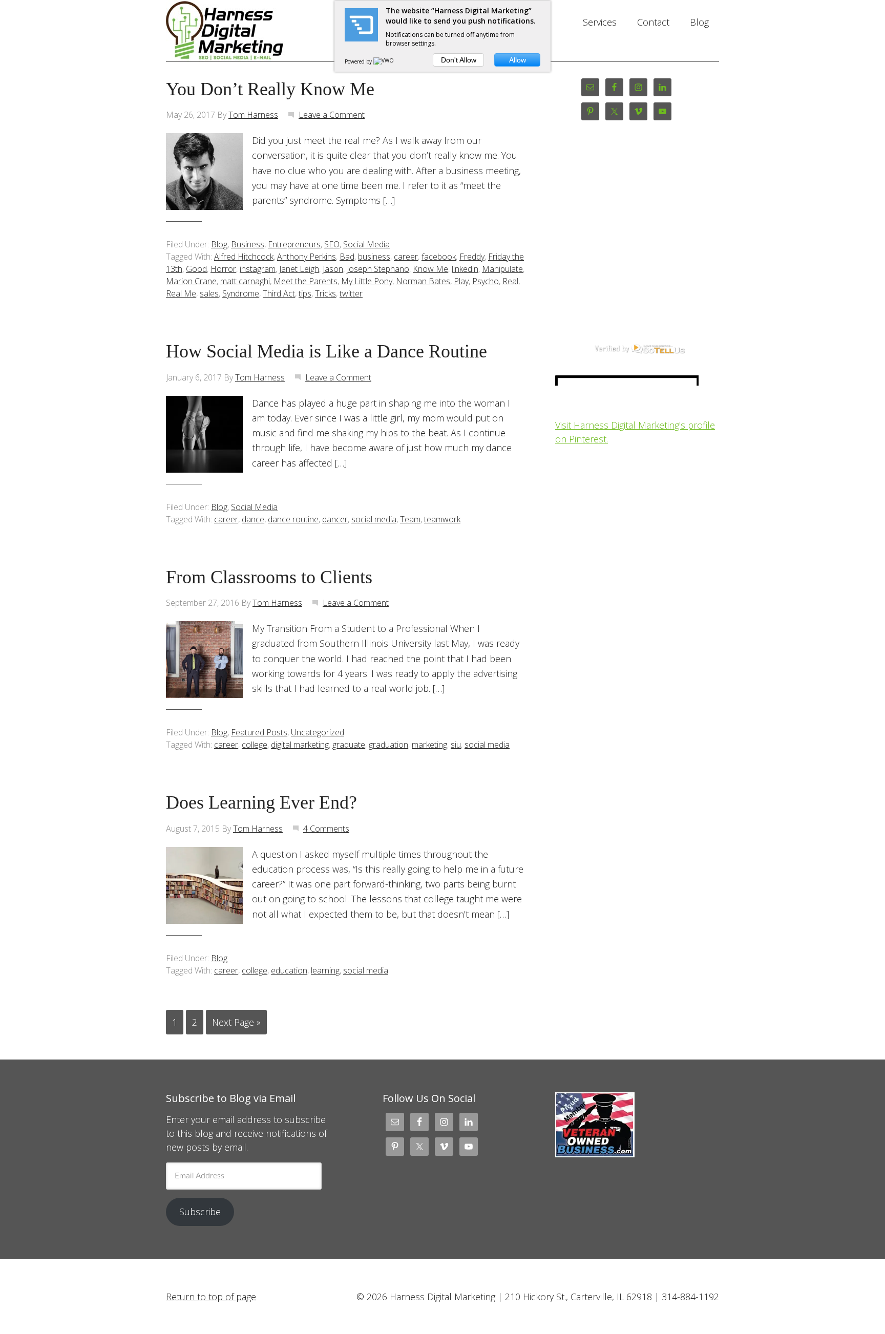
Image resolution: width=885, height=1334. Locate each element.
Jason (333, 268)
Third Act (279, 293)
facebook (439, 256)
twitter (351, 293)
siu (456, 744)
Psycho (485, 281)
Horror (223, 268)
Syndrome (240, 293)
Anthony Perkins (306, 256)
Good (196, 268)
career (406, 256)
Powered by (359, 61)
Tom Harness (253, 114)
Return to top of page (211, 1296)
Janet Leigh (299, 268)
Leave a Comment (332, 114)
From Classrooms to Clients (269, 577)
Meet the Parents (305, 281)
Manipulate (502, 268)
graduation (388, 744)
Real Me (181, 293)
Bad (347, 256)
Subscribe (200, 1211)
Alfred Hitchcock (243, 256)
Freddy (471, 256)
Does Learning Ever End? (261, 802)
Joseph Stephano (378, 268)
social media (373, 519)
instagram (258, 268)
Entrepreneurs (294, 244)
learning (325, 970)
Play (461, 281)
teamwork (442, 519)
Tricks (325, 293)
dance (253, 519)
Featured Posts (259, 732)
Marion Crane (191, 281)
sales (209, 293)
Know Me (430, 268)
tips (305, 293)
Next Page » (236, 1022)
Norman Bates (423, 281)
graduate (348, 744)
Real (510, 281)
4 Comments (326, 828)
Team (410, 519)
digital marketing (300, 744)
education (289, 970)
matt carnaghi (245, 281)
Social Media (366, 244)
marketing (429, 744)
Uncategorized (317, 732)
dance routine (293, 519)
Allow (517, 60)
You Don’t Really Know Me (270, 89)
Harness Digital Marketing (248, 30)
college (254, 744)
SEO (332, 244)
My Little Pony (366, 281)
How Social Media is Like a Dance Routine (326, 351)
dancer (335, 519)
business (374, 256)
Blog (219, 244)
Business (247, 244)
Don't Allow (458, 60)
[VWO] (384, 61)
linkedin (465, 268)
